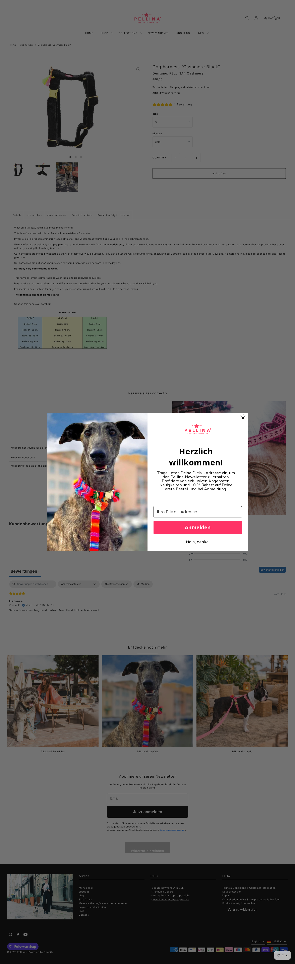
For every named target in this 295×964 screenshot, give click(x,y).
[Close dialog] (243, 418)
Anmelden (198, 527)
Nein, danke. (198, 542)
